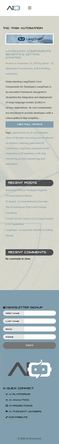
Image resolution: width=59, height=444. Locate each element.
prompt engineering (28, 158)
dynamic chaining (18, 143)
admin (45, 63)
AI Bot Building (42, 68)
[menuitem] (13, 8)
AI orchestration (39, 132)
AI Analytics (18, 400)
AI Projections (20, 405)
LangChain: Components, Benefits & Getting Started (28, 54)
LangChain (11, 73)
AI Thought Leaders (24, 411)
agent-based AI (20, 132)
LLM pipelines (26, 153)
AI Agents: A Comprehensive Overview (27, 201)
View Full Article (29, 124)
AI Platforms (19, 394)
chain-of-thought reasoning (21, 137)
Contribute (18, 417)
